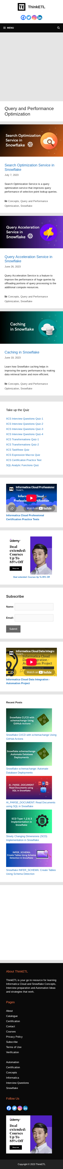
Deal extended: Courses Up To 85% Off (31, 577)
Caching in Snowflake (22, 352)
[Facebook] (23, 17)
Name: (10, 606)
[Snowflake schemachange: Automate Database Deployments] (29, 754)
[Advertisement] (31, 65)
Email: (10, 617)
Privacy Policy (14, 1036)
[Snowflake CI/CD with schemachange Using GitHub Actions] (29, 720)
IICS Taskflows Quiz (17, 449)
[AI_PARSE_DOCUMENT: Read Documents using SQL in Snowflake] (29, 788)
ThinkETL (36, 7)
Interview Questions (17, 1082)
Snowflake (26, 205)
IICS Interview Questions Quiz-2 (24, 423)
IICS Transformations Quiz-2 (22, 444)
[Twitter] (28, 17)
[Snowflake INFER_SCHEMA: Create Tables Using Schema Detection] (29, 855)
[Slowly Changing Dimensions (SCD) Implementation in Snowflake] (29, 822)
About (9, 1010)
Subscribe (12, 1042)
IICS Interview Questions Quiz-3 (24, 429)
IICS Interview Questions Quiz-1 (24, 418)
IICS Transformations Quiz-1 (22, 439)
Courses (11, 1031)
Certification (13, 1021)
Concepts (13, 201)
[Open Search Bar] (58, 27)
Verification (12, 1052)
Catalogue (12, 1016)
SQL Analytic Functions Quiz (22, 465)
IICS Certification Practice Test (23, 460)
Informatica (12, 1077)
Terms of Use (13, 1047)
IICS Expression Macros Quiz (23, 455)
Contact (10, 1026)
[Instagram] (34, 17)
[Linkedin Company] (39, 17)
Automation (12, 1062)
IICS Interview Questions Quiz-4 (24, 434)
